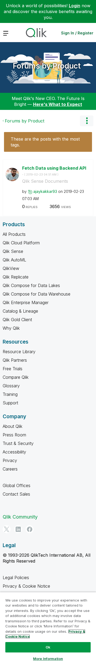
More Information (48, 658)
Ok (48, 647)
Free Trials (12, 368)
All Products (14, 234)
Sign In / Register (77, 33)
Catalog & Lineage (20, 311)
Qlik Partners (15, 360)
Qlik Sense (13, 251)
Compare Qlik (16, 377)
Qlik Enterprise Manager (26, 302)
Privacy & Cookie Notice (26, 586)
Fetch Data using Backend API (54, 171)
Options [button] (86, 121)
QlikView (11, 268)
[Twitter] (7, 529)
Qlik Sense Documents (45, 181)
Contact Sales (16, 494)
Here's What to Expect (57, 104)
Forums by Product (47, 65)
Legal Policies (16, 577)
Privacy (10, 460)
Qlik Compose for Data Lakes (31, 285)
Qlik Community (20, 517)
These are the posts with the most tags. (45, 142)
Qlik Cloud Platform (21, 242)
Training (10, 394)
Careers (10, 469)
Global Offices (16, 485)
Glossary (11, 385)
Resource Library (19, 351)
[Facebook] (30, 529)
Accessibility (14, 452)
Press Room (14, 434)
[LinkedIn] (18, 529)
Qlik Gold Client (17, 319)
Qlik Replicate (16, 277)
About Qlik (12, 426)
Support (10, 402)
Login (74, 5)
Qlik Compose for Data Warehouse (36, 294)
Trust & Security (18, 443)
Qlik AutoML (14, 259)
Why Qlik (11, 328)
